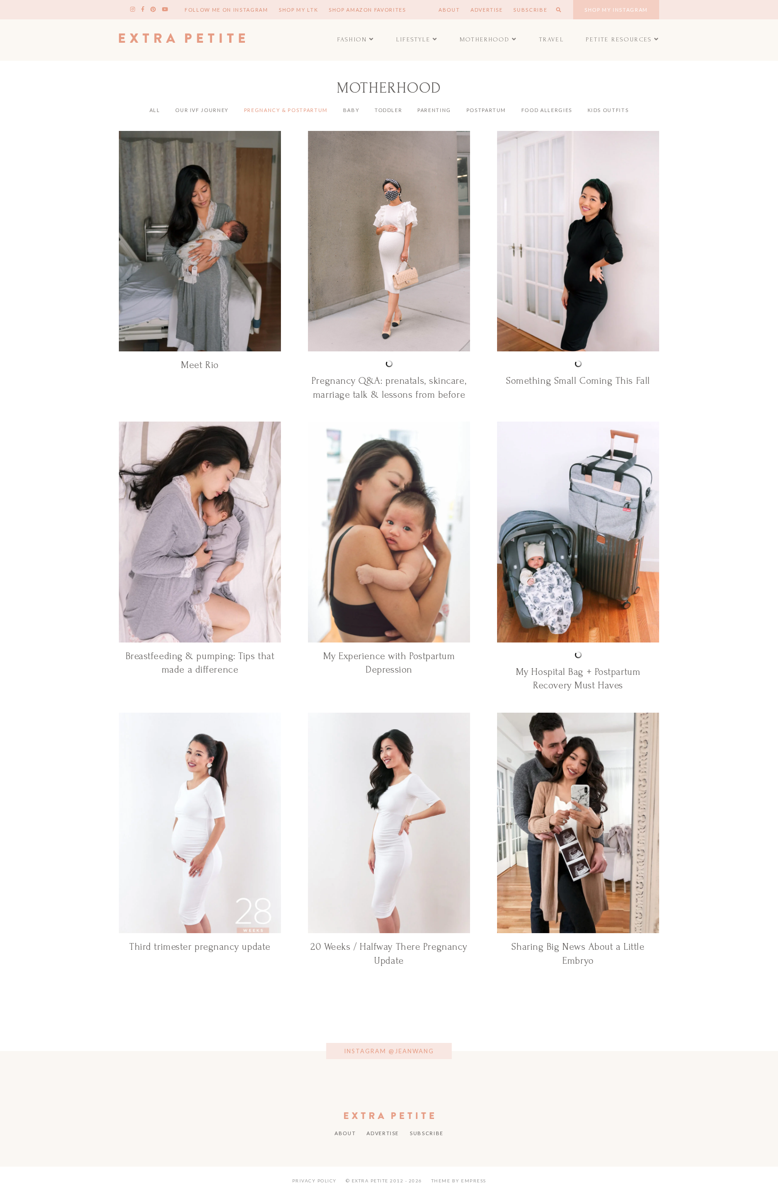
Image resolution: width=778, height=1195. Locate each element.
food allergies (546, 110)
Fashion (352, 39)
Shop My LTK (298, 10)
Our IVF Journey (202, 110)
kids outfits (608, 110)
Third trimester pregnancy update (200, 946)
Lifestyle (413, 39)
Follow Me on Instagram (226, 10)
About (449, 10)
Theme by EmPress (458, 1180)
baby (351, 110)
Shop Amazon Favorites (367, 10)
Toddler (389, 110)
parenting (434, 110)
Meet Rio (199, 364)
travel (551, 39)
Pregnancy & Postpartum (286, 110)
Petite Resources (619, 39)
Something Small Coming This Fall (578, 380)
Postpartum (486, 110)
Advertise (486, 10)
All (154, 110)
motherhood (485, 39)
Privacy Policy (314, 1180)
